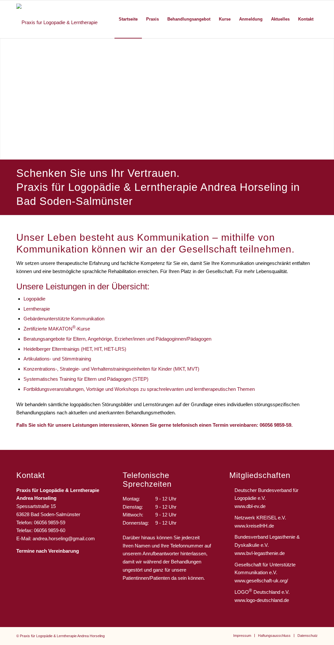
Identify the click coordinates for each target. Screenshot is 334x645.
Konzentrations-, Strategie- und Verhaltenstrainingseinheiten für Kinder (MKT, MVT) (111, 369)
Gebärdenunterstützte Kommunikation (63, 318)
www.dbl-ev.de (250, 506)
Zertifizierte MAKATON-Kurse (56, 328)
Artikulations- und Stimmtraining (57, 358)
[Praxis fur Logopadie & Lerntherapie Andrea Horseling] (63, 19)
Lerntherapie (36, 309)
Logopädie (34, 298)
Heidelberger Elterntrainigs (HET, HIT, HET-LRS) (74, 349)
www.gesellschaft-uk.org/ (261, 580)
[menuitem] (128, 19)
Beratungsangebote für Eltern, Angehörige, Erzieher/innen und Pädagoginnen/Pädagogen (117, 339)
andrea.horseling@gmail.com (64, 538)
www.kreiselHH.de (254, 526)
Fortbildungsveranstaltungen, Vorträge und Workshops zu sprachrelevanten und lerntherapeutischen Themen (139, 389)
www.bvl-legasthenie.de (260, 553)
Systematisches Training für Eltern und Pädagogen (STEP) (85, 379)
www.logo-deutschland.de (262, 600)
